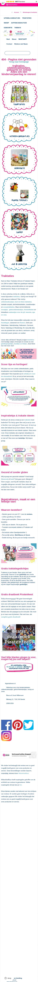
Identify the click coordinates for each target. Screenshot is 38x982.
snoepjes (4, 309)
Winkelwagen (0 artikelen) (29, 12)
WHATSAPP (22, 39)
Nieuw (14, 39)
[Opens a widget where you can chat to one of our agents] (8, 978)
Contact (9, 44)
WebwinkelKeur (23, 773)
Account (16, 12)
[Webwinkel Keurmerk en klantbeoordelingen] (19, 755)
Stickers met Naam (21, 44)
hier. (20, 785)
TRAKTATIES (26, 18)
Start (8, 39)
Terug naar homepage (19, 62)
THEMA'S (17, 27)
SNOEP (6, 23)
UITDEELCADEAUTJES (12, 18)
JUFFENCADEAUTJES (19, 23)
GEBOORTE (8, 27)
